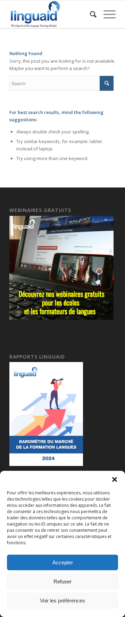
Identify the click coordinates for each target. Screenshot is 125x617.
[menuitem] (90, 14)
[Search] (90, 14)
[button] (114, 479)
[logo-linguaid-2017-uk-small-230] (51, 14)
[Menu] (106, 14)
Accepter (62, 562)
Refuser (62, 581)
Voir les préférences (62, 600)
